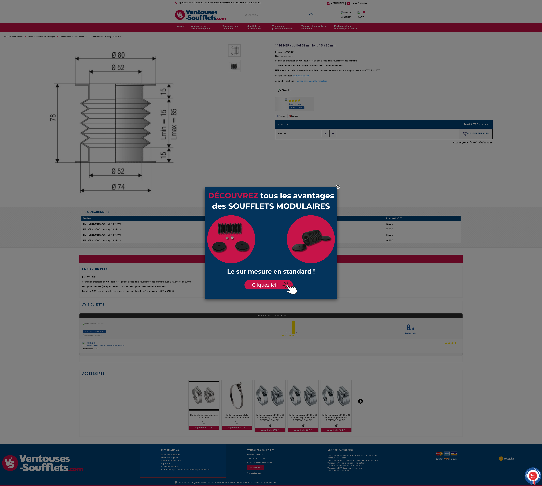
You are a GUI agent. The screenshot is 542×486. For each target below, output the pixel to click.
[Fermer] (338, 187)
